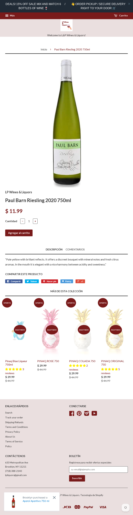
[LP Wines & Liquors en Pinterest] (79, 414)
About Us (10, 436)
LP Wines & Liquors (69, 495)
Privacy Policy (12, 431)
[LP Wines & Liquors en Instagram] (86, 414)
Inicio (44, 49)
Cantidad (11, 221)
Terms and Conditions (16, 427)
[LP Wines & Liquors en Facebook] (71, 414)
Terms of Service (14, 441)
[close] (129, 4)
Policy (8, 446)
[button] (13, 369)
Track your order (14, 417)
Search (8, 412)
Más (12, 15)
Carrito (123, 15)
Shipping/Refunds (14, 422)
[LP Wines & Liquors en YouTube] (94, 414)
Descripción (54, 249)
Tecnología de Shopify (91, 495)
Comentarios (75, 249)
